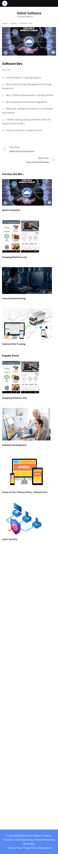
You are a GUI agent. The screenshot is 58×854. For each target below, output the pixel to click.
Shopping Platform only (14, 257)
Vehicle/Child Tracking (13, 344)
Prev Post (21, 149)
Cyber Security (9, 539)
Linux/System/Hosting (13, 298)
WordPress (28, 843)
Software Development (14, 445)
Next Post (37, 160)
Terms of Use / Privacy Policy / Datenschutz (25, 492)
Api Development (11, 210)
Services (6, 69)
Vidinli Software (29, 13)
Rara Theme (35, 839)
